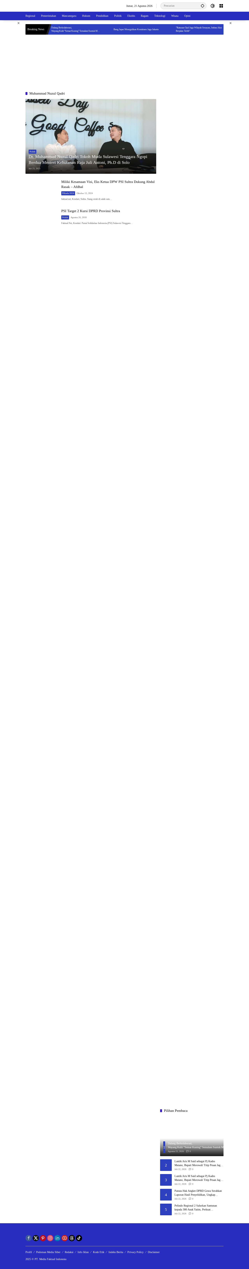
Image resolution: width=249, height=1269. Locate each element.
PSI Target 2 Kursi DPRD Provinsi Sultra (90, 211)
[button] (202, 6)
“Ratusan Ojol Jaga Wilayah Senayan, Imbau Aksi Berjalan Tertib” (182, 29)
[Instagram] (50, 1238)
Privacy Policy (135, 1252)
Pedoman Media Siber (48, 1252)
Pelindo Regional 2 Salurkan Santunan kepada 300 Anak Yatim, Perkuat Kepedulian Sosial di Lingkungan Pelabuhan (198, 1207)
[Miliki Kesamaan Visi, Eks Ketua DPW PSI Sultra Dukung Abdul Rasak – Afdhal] (41, 190)
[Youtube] (64, 1238)
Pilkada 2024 (68, 193)
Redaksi (69, 1252)
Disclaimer (154, 1252)
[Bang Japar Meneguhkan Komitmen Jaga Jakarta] (91, 29)
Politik (32, 151)
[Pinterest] (43, 1238)
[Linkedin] (57, 1238)
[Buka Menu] (221, 6)
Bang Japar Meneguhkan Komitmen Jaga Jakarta (118, 29)
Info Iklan (83, 1252)
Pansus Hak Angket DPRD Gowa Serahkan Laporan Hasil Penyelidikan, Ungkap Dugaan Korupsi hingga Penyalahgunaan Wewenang (198, 1193)
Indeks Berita (116, 1252)
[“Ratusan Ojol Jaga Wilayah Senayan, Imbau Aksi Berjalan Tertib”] (153, 29)
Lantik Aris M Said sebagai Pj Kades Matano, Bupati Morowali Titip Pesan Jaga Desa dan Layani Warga (198, 1163)
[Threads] (72, 1238)
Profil (28, 1252)
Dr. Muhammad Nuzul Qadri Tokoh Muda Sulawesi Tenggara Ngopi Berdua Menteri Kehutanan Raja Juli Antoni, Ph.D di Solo (88, 159)
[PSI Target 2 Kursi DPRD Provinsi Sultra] (41, 216)
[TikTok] (79, 1238)
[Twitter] (36, 1238)
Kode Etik (98, 1252)
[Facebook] (28, 1238)
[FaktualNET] (40, 5)
